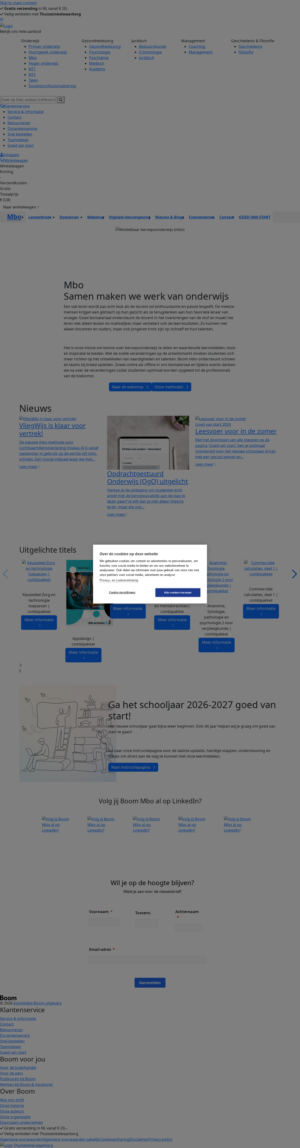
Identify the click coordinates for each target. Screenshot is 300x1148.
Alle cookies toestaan (177, 592)
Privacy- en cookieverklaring (119, 580)
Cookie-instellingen (122, 592)
